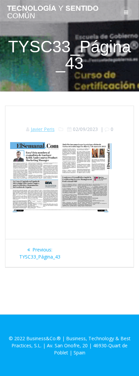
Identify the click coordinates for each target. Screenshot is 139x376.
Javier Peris (43, 129)
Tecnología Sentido (53, 12)
